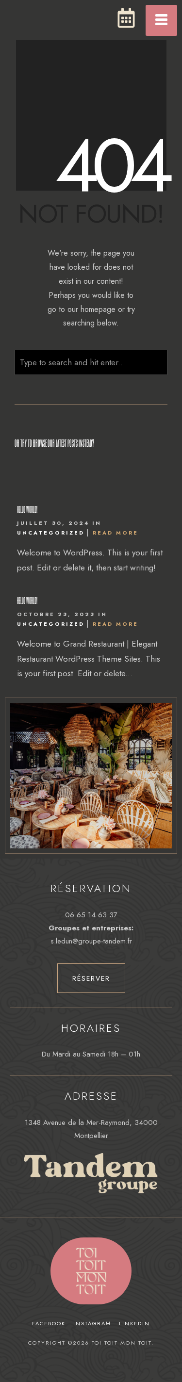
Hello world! (27, 509)
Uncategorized (50, 533)
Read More (115, 533)
